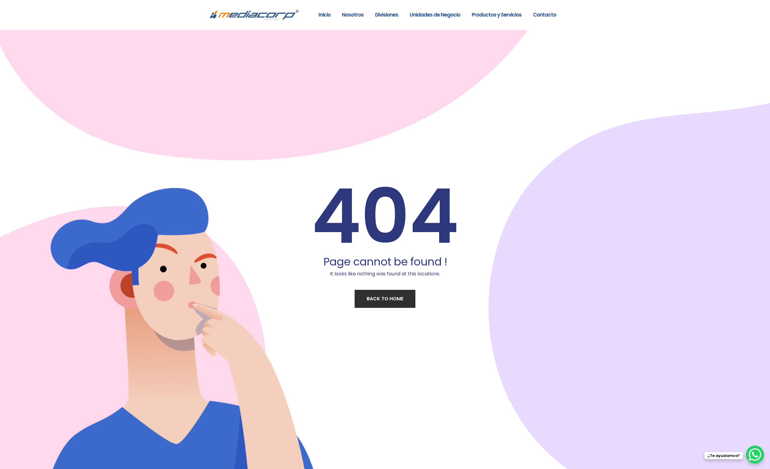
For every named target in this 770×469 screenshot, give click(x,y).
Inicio (325, 14)
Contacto (544, 14)
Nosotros (353, 14)
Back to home (385, 298)
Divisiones (386, 14)
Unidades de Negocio (435, 14)
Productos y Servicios (497, 14)
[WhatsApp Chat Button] (755, 455)
